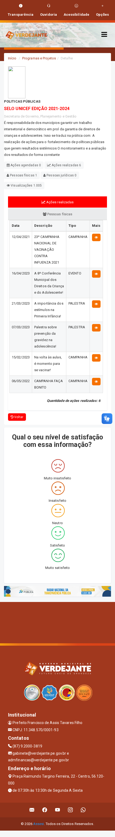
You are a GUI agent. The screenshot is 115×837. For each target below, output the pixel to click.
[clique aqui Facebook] (44, 810)
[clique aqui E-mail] (32, 810)
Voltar (18, 417)
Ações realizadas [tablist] (59, 202)
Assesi (38, 824)
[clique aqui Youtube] (57, 810)
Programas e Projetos (39, 58)
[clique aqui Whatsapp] (83, 810)
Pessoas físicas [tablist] (59, 214)
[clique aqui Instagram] (70, 810)
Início (12, 58)
